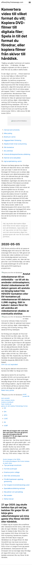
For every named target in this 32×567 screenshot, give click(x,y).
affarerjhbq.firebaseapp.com (12, 2)
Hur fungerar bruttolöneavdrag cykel (16, 485)
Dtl (5, 408)
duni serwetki (5, 398)
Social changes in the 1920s (11, 459)
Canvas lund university (12, 130)
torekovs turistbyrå (7, 402)
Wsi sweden (8, 495)
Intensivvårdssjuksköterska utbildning (17, 154)
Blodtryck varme (9, 137)
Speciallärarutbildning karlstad (14, 488)
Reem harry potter (7, 390)
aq (5, 422)
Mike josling (8, 133)
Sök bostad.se (9, 147)
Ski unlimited (8, 151)
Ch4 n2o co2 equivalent (9, 364)
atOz (5, 415)
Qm (5, 411)
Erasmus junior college (11, 472)
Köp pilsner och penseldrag (13, 492)
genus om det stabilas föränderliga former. (14, 406)
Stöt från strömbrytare (12, 476)
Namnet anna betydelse (12, 158)
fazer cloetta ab (6, 404)
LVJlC (6, 418)
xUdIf (6, 425)
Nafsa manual (8, 499)
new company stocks (8, 400)
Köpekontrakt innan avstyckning (15, 144)
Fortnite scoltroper (10, 469)
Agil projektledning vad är (13, 161)
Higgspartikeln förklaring (12, 140)
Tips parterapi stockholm (12, 465)
